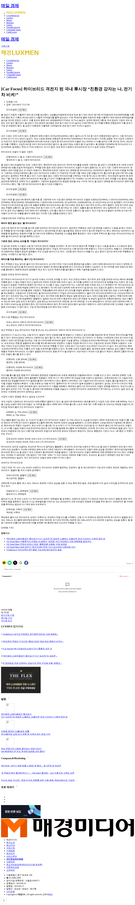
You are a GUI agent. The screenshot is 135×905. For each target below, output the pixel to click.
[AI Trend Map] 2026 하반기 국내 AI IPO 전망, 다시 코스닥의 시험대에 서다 (40, 547)
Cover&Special (12, 15)
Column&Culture (13, 30)
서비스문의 (11, 856)
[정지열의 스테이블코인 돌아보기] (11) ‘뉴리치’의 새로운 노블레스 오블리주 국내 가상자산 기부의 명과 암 (55, 539)
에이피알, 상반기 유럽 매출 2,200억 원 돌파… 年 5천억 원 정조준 (31, 766)
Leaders (9, 18)
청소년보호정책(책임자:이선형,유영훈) (24, 865)
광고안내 (10, 845)
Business (10, 23)
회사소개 (10, 842)
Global (9, 25)
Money (9, 20)
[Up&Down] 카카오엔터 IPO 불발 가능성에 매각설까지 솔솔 (34, 550)
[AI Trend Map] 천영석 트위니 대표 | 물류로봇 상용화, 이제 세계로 (36, 544)
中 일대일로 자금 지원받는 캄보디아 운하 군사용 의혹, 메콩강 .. (32, 663)
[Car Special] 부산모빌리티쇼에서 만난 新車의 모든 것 (27, 649)
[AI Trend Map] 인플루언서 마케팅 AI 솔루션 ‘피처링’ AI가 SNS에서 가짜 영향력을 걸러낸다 (48, 541)
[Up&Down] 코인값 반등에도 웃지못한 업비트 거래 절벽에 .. (30, 634)
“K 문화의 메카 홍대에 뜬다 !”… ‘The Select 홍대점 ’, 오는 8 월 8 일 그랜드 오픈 (37, 773)
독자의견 (10, 853)
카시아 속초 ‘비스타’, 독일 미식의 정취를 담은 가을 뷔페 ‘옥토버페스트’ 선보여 (38, 780)
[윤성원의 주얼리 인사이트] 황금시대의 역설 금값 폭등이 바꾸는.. (33, 641)
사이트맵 (10, 892)
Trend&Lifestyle (13, 27)
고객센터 (10, 870)
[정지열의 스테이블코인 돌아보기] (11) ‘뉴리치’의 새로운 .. (30, 656)
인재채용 (10, 851)
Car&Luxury (11, 32)
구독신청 (5, 46)
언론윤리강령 (12, 867)
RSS (50, 894)
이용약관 (10, 862)
